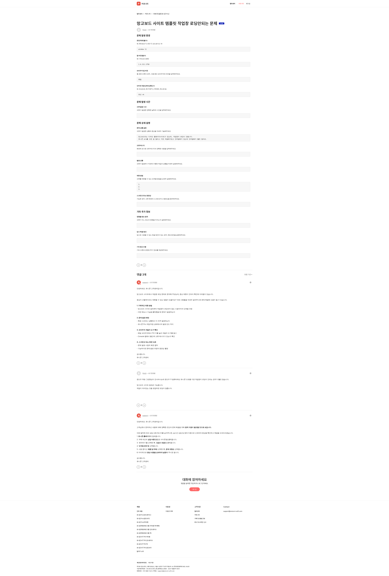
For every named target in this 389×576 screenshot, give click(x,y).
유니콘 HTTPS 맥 (142, 544)
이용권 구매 (169, 511)
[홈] (139, 3)
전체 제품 (139, 511)
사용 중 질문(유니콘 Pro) (161, 14)
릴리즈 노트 (140, 551)
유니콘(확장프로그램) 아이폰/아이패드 (148, 526)
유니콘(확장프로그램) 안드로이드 (147, 529)
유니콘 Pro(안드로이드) (144, 515)
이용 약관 (150, 563)
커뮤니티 (241, 3)
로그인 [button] (248, 3)
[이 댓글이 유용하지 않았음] (144, 363)
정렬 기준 (247, 274)
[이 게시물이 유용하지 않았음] (144, 265)
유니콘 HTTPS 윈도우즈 (144, 548)
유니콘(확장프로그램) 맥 (144, 533)
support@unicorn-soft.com (232, 511)
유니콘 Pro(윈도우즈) (143, 518)
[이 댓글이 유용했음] (138, 363)
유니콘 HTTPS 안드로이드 (145, 540)
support (145, 282)
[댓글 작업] (250, 282)
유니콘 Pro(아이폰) (143, 522)
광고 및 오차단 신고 (200, 522)
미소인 (144, 30)
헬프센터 (232, 3)
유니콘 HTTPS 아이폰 (143, 537)
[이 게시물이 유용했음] (138, 265)
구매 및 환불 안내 (199, 518)
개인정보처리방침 (141, 563)
